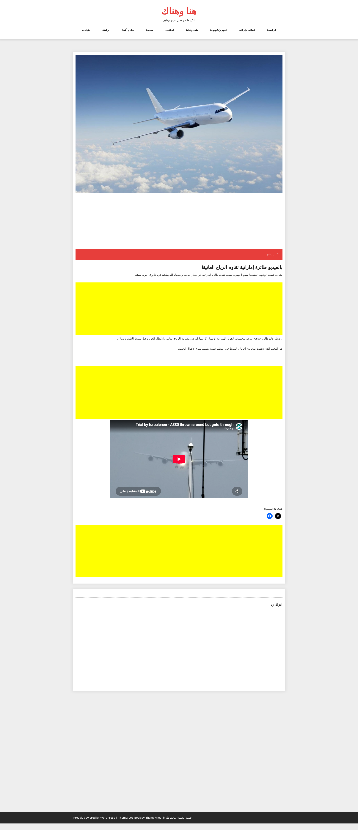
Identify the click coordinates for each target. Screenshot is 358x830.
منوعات (86, 30)
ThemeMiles (153, 817)
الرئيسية (271, 30)
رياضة (105, 30)
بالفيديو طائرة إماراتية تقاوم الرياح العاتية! (242, 267)
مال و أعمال (127, 30)
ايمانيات (169, 30)
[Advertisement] (178, 221)
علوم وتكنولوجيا (218, 30)
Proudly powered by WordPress (94, 817)
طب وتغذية (192, 30)
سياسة (149, 30)
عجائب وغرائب (247, 30)
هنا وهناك (179, 10)
